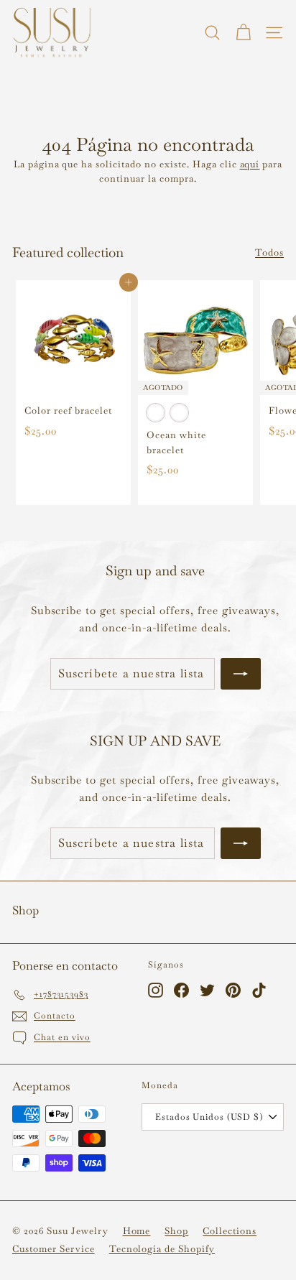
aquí (250, 164)
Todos (269, 252)
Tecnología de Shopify (162, 1249)
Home (137, 1231)
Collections (229, 1231)
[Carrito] (243, 32)
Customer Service (53, 1249)
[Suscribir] (241, 674)
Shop (176, 1231)
